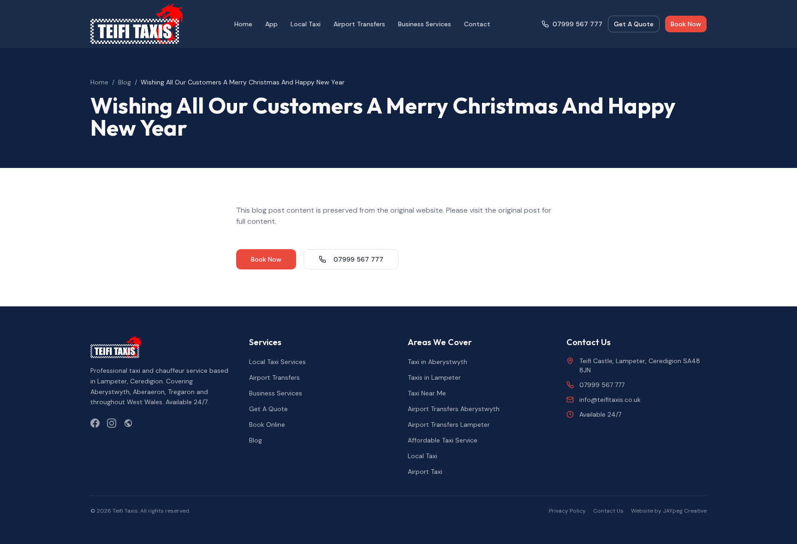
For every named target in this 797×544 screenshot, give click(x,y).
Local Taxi (306, 24)
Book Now (686, 24)
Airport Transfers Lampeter (449, 424)
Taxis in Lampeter (434, 377)
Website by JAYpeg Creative (669, 510)
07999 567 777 (577, 24)
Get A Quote (634, 24)
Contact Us (608, 510)
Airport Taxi (425, 471)
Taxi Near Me (427, 393)
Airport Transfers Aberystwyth (454, 409)
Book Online (267, 424)
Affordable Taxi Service (442, 440)
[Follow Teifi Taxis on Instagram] (111, 423)
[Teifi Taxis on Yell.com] (128, 423)
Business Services (424, 24)
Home (243, 24)
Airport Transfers (359, 24)
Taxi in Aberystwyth (437, 362)
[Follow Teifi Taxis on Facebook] (95, 423)
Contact (477, 24)
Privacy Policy (567, 510)
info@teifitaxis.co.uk (610, 399)
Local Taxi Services (277, 362)
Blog (124, 82)
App (271, 24)
